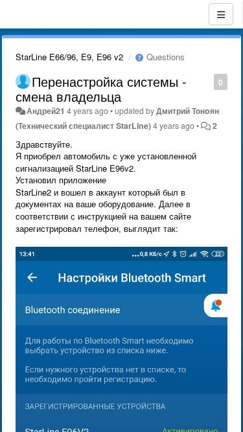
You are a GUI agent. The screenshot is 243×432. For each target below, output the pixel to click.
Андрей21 (46, 111)
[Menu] (221, 14)
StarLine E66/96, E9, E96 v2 (69, 57)
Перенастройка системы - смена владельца (101, 89)
